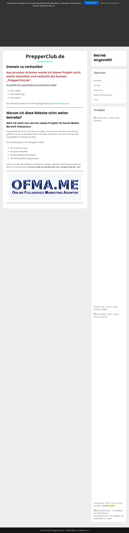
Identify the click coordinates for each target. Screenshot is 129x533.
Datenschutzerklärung (103, 95)
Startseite (98, 80)
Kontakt (97, 85)
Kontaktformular (62, 103)
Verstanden (91, 3)
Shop (96, 99)
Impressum (98, 90)
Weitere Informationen (109, 3)
